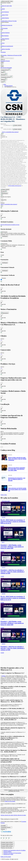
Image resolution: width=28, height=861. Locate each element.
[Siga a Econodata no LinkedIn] (4, 839)
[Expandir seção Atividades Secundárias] (2, 301)
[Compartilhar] (2, 198)
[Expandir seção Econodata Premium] (2, 447)
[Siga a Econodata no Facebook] (7, 839)
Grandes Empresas (5, 38)
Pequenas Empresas (5, 32)
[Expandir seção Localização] (2, 407)
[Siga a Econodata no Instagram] (2, 839)
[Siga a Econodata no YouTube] (9, 839)
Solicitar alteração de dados (20, 815)
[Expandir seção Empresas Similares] (2, 383)
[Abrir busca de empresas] (2, 64)
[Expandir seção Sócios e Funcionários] (2, 314)
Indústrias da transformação (7, 46)
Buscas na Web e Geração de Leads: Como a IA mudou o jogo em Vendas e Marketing (17, 459)
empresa (3, 675)
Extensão (3, 8)
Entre (2, 56)
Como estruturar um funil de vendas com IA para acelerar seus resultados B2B (17, 489)
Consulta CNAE (4, 15)
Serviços (2, 43)
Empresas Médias (7, 851)
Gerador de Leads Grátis (6, 5)
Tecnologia (3, 52)
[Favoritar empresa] (2, 195)
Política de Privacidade (6, 856)
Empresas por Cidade (8, 854)
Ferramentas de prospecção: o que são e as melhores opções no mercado (16, 479)
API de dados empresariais (14, 185)
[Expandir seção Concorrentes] (2, 356)
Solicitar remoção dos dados (7, 815)
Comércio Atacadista (5, 49)
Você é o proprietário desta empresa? (10, 132)
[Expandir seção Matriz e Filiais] (2, 328)
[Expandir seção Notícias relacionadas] (2, 436)
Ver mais (3, 191)
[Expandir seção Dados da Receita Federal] (2, 288)
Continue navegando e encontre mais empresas (14, 790)
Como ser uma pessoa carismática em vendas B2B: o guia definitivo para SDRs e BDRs (16, 469)
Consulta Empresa (5, 18)
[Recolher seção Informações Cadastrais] (2, 214)
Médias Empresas (5, 35)
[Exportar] (2, 201)
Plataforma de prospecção (6, 25)
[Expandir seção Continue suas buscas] (2, 421)
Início (4, 84)
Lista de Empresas (5, 11)
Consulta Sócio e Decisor (6, 21)
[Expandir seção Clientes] (2, 342)
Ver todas (14, 21)
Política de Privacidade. (10, 801)
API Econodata (4, 28)
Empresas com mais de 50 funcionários (12, 853)
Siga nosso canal (6, 501)
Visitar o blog (4, 494)
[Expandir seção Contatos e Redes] (2, 396)
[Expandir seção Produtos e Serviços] (2, 370)
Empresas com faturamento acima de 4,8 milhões (14, 850)
